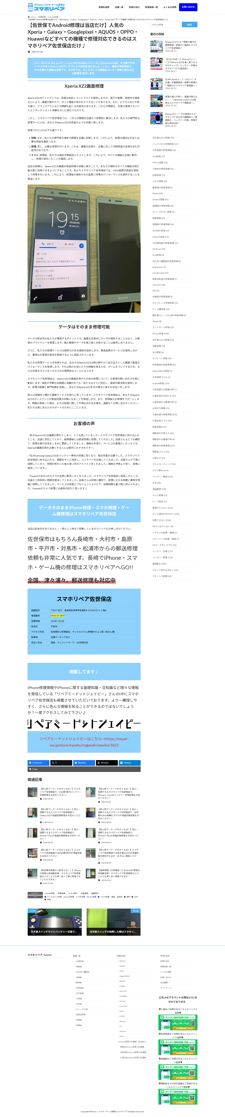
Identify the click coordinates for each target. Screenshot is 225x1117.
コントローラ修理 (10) (163, 327)
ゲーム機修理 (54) (160, 309)
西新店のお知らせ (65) (163, 433)
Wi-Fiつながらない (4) (162, 526)
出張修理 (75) (158, 175)
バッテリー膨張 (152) (162, 557)
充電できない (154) (161, 520)
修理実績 (61, 893)
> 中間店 (78, 1025)
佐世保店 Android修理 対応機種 (133, 1052)
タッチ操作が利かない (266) (165, 514)
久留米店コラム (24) (162, 420)
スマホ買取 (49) (159, 181)
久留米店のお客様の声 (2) (164, 402)
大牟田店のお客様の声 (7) (164, 389)
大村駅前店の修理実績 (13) (165, 243)
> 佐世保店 (79, 988)
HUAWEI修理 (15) (160, 230)
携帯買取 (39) (158, 218)
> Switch (121, 966)
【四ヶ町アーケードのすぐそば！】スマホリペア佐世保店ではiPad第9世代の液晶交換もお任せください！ (61, 853)
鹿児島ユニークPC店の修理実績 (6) (169, 315)
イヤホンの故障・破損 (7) (164, 532)
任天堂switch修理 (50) (163, 339)
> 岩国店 (78, 1020)
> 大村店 (78, 1004)
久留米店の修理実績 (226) (164, 414)
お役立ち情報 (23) (160, 408)
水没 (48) (156, 482)
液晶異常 (84, 893)
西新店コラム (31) (160, 451)
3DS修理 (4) (158, 352)
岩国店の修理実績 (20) (163, 205)
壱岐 (49, 899)
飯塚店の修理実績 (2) (162, 187)
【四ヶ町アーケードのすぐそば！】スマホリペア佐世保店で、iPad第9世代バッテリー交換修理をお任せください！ (60, 792)
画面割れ (95, 893)
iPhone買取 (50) (160, 162)
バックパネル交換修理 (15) (165, 144)
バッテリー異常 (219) (162, 476)
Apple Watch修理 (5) (162, 370)
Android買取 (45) (160, 199)
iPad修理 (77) (158, 156)
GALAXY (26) (158, 285)
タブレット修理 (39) (162, 358)
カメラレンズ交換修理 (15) (165, 303)
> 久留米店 (79, 961)
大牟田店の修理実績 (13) (164, 150)
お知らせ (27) (158, 458)
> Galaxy (121, 986)
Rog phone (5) (159, 267)
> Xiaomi (122, 1021)
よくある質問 (165, 972)
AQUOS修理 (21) (160, 236)
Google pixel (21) (160, 273)
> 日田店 (78, 977)
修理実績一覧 (165, 966)
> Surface (122, 1031)
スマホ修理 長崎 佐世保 (111, 897)
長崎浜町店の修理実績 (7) (164, 279)
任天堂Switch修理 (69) (163, 137)
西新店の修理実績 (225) (163, 445)
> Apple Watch (124, 976)
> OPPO (121, 1016)
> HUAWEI (122, 996)
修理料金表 (121, 956)
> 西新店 (78, 966)
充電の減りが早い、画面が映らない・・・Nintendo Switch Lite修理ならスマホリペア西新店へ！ (181, 99)
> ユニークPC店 (81, 1009)
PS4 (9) (155, 290)
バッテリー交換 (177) (162, 551)
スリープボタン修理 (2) (163, 212)
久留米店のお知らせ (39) (164, 395)
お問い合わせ (165, 977)
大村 (136, 897)
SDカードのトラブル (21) (164, 545)
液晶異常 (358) (159, 489)
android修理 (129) (160, 383)
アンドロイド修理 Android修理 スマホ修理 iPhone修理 (71, 897)
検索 (189, 24)
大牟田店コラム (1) (161, 377)
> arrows (122, 1001)
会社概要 (164, 983)
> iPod (121, 971)
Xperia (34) (157, 193)
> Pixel (121, 1011)
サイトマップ (165, 988)
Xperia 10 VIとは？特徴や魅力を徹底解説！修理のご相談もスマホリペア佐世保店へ (181, 45)
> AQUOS (122, 991)
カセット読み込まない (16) (165, 570)
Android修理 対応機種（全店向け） (133, 1042)
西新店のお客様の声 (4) (163, 439)
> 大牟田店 (79, 993)
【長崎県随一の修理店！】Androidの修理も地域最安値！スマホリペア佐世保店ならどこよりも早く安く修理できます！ (119, 873)
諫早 (128, 897)
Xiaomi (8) (157, 321)
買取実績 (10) (158, 346)
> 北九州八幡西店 (82, 972)
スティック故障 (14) (161, 576)
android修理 (49, 893)
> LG (120, 1026)
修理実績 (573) (159, 427)
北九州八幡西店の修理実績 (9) (166, 261)
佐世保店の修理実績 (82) (164, 364)
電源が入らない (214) (162, 507)
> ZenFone (122, 1006)
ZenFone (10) (158, 248)
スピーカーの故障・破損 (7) (165, 538)
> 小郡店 (78, 998)
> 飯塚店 (78, 983)
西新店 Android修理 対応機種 (132, 1047)
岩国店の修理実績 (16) (163, 224)
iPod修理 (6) (158, 255)
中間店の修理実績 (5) (162, 296)
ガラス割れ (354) (160, 470)
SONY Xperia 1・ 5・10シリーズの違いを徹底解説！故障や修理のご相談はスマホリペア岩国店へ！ (181, 82)
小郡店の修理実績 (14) (163, 168)
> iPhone (122, 961)
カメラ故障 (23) (159, 495)
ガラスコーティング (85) (164, 464)
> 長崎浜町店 (80, 1014)
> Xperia (121, 981)
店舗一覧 (76, 956)
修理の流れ (164, 961)
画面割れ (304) (159, 563)
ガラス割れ (73, 893)
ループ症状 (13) (159, 501)
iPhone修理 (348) (160, 333)
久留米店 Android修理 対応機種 (133, 1058)
